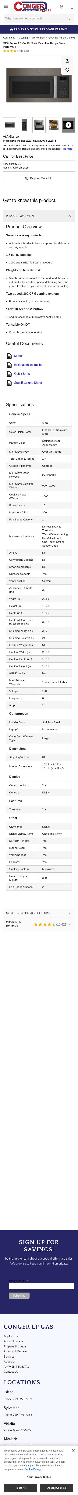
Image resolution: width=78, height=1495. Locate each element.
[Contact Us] (71, 6)
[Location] (61, 6)
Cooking (23, 37)
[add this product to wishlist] (67, 70)
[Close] (73, 1450)
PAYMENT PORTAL (16, 1366)
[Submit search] (68, 18)
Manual (19, 355)
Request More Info (41, 178)
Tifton (9, 1392)
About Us (10, 1361)
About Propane (13, 1341)
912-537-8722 (22, 1430)
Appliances (9, 37)
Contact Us (11, 1371)
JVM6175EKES (21, 168)
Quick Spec (22, 373)
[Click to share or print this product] (67, 60)
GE (19, 164)
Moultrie (11, 1439)
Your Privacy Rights (39, 1477)
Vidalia (9, 1423)
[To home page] (32, 6)
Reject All (20, 1487)
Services (9, 1356)
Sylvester (11, 1408)
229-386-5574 (23, 1399)
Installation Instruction (28, 364)
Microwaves (38, 37)
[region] (39, 1470)
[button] (6, 6)
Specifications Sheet (28, 382)
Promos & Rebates (16, 1351)
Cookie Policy (32, 1469)
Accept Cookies (56, 1487)
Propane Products (15, 1346)
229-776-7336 (22, 1414)
